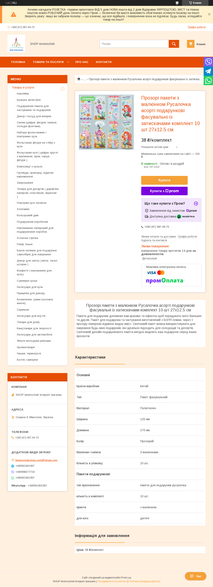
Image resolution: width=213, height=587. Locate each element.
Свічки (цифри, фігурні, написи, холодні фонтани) (37, 124)
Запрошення (25, 182)
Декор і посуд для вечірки (34, 116)
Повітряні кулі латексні (31, 202)
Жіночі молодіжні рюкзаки (34, 340)
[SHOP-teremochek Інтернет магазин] (16, 51)
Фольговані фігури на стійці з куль (36, 144)
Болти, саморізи (27, 359)
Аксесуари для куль (30, 287)
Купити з (157, 191)
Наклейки (23, 93)
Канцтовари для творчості (34, 328)
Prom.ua (126, 577)
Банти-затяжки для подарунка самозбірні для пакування (37, 252)
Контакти (103, 62)
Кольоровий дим (27, 215)
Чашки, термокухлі (29, 353)
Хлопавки (23, 209)
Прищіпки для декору (31, 293)
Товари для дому (28, 322)
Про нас (81, 62)
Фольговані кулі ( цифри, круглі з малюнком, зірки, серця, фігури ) (37, 156)
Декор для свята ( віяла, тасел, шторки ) (37, 262)
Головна (18, 62)
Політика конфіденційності (144, 581)
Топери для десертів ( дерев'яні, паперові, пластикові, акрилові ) (38, 192)
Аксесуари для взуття (31, 315)
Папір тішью (25, 244)
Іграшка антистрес (29, 99)
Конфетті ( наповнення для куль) (34, 272)
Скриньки (23, 309)
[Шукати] (174, 44)
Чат (198, 576)
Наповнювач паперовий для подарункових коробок (35, 229)
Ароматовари (26, 347)
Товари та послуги (48, 62)
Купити (164, 180)
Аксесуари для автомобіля (34, 334)
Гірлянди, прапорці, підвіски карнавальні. (35, 174)
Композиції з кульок (29, 166)
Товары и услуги (23, 87)
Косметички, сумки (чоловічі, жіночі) (35, 301)
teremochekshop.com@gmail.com (36, 460)
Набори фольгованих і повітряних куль (31, 134)
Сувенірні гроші (27, 280)
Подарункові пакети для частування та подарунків (34, 107)
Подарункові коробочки (32, 221)
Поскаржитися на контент (112, 581)
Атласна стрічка (27, 237)
